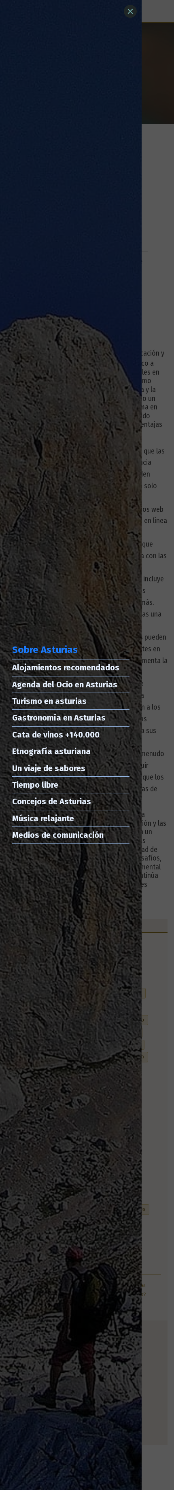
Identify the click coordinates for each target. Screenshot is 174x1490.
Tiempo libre (35, 785)
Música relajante (43, 818)
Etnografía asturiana (51, 751)
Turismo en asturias (49, 701)
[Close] (130, 11)
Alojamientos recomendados (65, 667)
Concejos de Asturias (51, 801)
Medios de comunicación (58, 835)
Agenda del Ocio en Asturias (64, 684)
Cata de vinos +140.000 (56, 735)
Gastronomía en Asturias (59, 718)
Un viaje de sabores (48, 768)
